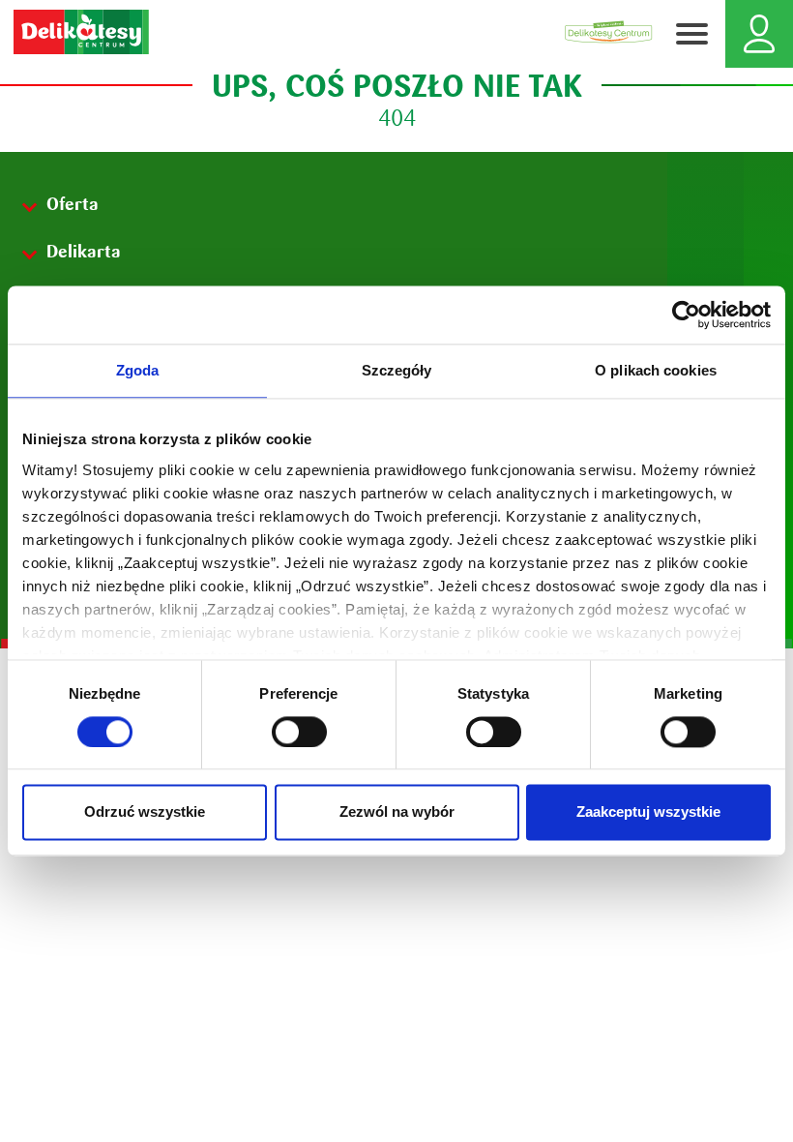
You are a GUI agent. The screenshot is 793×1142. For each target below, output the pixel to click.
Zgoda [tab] (138, 370)
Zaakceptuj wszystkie (648, 812)
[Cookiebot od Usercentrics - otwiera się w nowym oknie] (686, 314)
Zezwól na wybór (397, 812)
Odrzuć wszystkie (144, 812)
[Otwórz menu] (691, 34)
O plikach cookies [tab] (656, 370)
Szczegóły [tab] (397, 370)
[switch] (299, 731)
